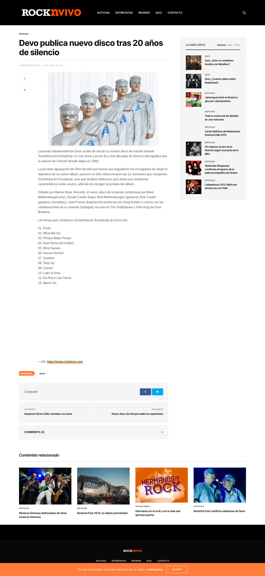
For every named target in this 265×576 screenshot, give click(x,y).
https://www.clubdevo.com (65, 361)
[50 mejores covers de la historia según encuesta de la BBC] (193, 149)
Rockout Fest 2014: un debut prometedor (102, 513)
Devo (42, 374)
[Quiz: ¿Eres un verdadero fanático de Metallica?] (193, 62)
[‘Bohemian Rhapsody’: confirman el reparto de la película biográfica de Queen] (193, 168)
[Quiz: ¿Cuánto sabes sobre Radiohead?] (193, 81)
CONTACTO (175, 12)
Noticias (23, 34)
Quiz (159, 12)
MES (230, 45)
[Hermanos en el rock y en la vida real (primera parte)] (161, 485)
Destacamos (142, 506)
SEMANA (221, 45)
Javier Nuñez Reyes (29, 65)
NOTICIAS (103, 12)
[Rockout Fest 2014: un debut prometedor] (103, 486)
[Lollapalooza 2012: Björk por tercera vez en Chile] (193, 187)
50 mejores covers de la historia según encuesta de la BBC (221, 150)
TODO (237, 45)
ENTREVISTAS (124, 12)
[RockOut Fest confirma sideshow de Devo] (220, 485)
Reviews (82, 508)
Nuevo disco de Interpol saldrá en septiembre (137, 414)
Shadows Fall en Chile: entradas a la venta (48, 414)
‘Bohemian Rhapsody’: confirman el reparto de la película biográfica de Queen (221, 169)
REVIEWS (144, 12)
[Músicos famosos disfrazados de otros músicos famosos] (45, 486)
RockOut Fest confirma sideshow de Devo (219, 511)
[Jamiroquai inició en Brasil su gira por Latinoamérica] (193, 99)
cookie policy (155, 569)
